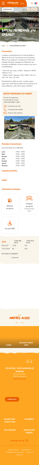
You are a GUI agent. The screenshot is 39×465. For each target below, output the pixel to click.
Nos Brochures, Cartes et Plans (9, 420)
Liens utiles (19, 454)
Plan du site (29, 452)
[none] (36, 3)
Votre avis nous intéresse (29, 431)
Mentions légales (13, 449)
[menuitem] (36, 3)
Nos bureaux (29, 419)
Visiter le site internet (15, 113)
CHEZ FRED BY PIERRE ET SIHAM (26, 344)
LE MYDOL (9, 345)
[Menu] (3, 3)
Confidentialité (26, 449)
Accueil (3, 46)
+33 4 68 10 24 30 (19, 379)
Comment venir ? (12, 399)
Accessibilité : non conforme (15, 452)
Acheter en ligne (7, 9)
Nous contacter (9, 430)
